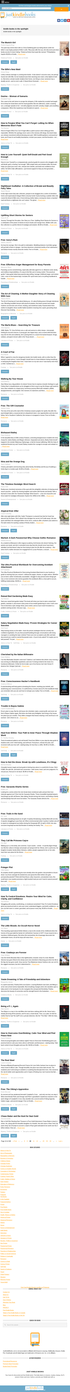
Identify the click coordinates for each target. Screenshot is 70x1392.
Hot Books (3, 1196)
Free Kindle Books (5, 1209)
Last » (61, 1141)
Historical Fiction (6, 58)
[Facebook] (58, 20)
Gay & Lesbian (4, 1212)
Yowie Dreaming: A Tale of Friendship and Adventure (25, 979)
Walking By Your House (12, 379)
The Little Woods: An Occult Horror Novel (20, 926)
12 (37, 1141)
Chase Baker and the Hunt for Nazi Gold (19, 1116)
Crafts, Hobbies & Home (9, 611)
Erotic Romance (5, 1187)
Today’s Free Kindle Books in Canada (14, 1313)
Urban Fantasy (4, 1274)
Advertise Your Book (9, 1302)
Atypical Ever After (10, 511)
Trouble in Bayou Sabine (12, 706)
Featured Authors (5, 1202)
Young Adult (3, 1282)
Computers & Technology (7, 1171)
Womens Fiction (5, 1279)
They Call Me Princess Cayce (14, 840)
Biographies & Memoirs (8, 313)
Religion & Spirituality (6, 1256)
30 (47, 1141)
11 (33, 1141)
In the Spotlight (4, 1199)
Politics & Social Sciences (8, 1253)
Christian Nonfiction (6, 1166)
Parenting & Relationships (9, 282)
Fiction (2, 1204)
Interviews (3, 1233)
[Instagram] (65, 20)
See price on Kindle (21, 58)
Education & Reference (7, 1184)
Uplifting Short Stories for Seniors (17, 215)
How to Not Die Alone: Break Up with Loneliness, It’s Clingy (28, 762)
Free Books (3, 1207)
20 (43, 1141)
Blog (4, 1305)
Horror (3, 941)
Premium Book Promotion (10, 1364)
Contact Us (6, 1292)
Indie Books (3, 1230)
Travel (2, 1272)
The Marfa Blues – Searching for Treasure (20, 325)
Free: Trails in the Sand (12, 814)
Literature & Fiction (7, 340)
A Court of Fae (7, 352)
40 (50, 1141)
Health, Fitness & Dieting (7, 1215)
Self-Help (16, 643)
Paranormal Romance (7, 1248)
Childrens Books (6, 995)
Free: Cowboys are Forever (13, 952)
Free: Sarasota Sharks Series (14, 787)
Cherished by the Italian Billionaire (17, 654)
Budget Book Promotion (10, 1366)
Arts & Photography (6, 1153)
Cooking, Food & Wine (7, 1176)
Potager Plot (7, 867)
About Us (5, 1294)
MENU (7, 2)
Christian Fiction (6, 111)
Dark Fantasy (5, 204)
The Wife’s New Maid (10, 69)
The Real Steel (7, 1060)
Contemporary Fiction (6, 1174)
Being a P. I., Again (9, 1006)
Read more (21, 54)
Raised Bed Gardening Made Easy (17, 596)
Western (2, 1277)
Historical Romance (6, 1220)
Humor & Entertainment (8, 499)
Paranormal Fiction (6, 1246)
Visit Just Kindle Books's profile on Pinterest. (35, 1287)
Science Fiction (5, 1264)
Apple (14, 62)
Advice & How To (6, 143)
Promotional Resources (10, 1361)
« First (15, 1141)
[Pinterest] (68, 20)
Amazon (5, 62)
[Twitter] (62, 20)
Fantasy (3, 367)
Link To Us (6, 1297)
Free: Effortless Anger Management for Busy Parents (26, 264)
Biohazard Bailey (9, 432)
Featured (3, 1194)
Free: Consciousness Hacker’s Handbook (20, 681)
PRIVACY (6, 1307)
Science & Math (5, 1261)
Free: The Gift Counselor (12, 406)
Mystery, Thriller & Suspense (10, 85)
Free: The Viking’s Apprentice (15, 1089)
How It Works (7, 1300)
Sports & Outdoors (6, 1269)
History (2, 1222)
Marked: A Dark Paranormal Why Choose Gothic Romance (28, 538)
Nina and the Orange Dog (13, 461)
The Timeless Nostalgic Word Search (18, 484)
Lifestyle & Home (5, 1235)
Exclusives (3, 1189)
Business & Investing (6, 1158)
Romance (4, 253)
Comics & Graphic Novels (8, 1168)
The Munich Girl (8, 42)
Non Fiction (3, 1243)
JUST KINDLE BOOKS (35, 15)
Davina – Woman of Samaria (14, 96)
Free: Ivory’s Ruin (9, 240)
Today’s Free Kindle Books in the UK (14, 1315)
